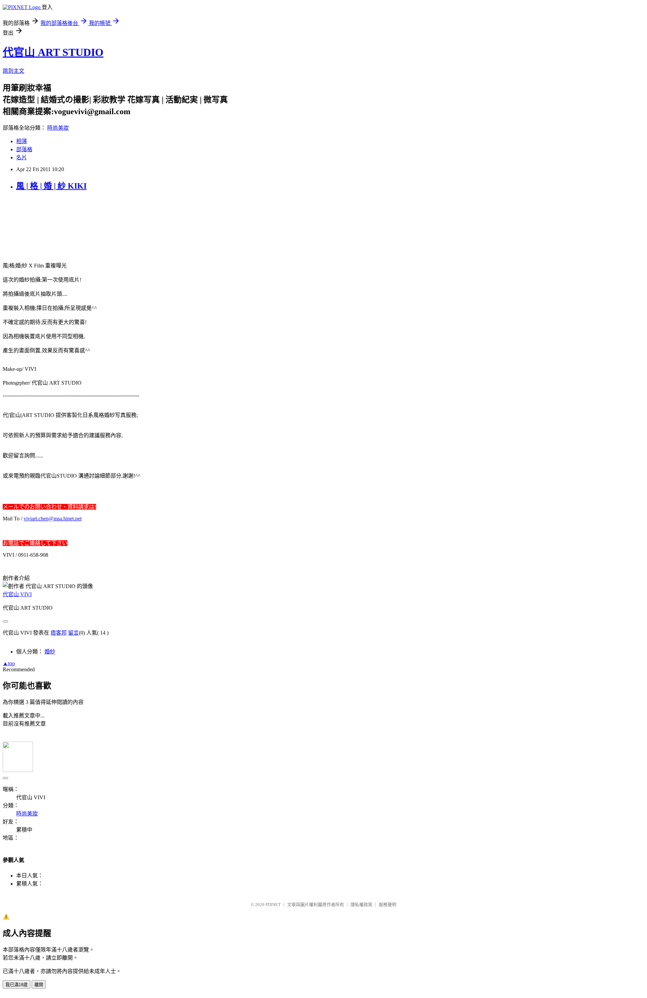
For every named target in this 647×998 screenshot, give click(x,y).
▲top (9, 663)
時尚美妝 (58, 128)
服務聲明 (387, 904)
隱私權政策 (361, 904)
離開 (38, 984)
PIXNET (273, 904)
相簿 (21, 141)
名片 (21, 157)
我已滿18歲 (16, 984)
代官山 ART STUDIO (53, 52)
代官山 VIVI (17, 594)
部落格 (24, 149)
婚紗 (49, 651)
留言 (73, 633)
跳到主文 (13, 71)
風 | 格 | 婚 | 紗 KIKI (51, 186)
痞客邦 (59, 633)
